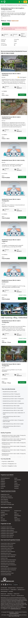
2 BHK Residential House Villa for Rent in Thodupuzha (12, 427)
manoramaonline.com (14, 613)
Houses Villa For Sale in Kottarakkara (8, 564)
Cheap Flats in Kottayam (6, 502)
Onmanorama (20, 587)
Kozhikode (3, 486)
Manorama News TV (5, 589)
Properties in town (9, 463)
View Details (22, 94)
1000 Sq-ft (19, 170)
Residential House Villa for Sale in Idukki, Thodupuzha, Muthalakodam (14, 454)
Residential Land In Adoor (6, 571)
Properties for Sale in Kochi (6, 527)
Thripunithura (17, 519)
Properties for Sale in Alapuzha (7, 535)
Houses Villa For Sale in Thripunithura (8, 554)
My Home (13, 595)
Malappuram (17, 484)
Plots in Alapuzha (4, 499)
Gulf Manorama (21, 589)
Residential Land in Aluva (6, 553)
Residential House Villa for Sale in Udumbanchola (11, 117)
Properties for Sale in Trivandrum (8, 528)
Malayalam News (12, 587)
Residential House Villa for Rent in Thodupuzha (13, 403)
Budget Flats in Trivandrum (6, 496)
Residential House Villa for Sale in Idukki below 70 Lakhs (14, 413)
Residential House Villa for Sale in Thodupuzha (11, 200)
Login (25, 1)
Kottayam (3, 481)
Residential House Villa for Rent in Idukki (12, 401)
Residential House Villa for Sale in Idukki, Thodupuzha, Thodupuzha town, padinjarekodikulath (14, 436)
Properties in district (8, 461)
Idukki (19, 5)
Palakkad (3, 484)
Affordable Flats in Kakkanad (7, 497)
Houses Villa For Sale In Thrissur (7, 548)
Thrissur (16, 483)
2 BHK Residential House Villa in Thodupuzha (13, 408)
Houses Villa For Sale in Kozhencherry (9, 568)
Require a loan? (15, 20)
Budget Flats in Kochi (5, 494)
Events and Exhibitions (5, 595)
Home (2, 5)
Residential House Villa (12, 5)
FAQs (18, 616)
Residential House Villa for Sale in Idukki (11, 396)
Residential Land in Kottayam (7, 546)
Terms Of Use (14, 616)
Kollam (15, 478)
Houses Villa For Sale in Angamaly (8, 556)
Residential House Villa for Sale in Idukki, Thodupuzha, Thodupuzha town (14, 443)
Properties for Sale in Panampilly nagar (9, 532)
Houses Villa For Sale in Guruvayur (8, 561)
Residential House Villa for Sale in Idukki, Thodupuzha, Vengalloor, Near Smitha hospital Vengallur (14, 439)
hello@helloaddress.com (16, 608)
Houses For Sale (4, 558)
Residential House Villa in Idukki (10, 391)
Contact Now (6, 24)
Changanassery (4, 514)
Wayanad (16, 486)
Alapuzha (3, 479)
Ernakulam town (17, 510)
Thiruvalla (3, 519)
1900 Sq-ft (19, 251)
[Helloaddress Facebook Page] (1, 585)
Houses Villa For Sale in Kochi (7, 545)
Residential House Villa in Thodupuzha (11, 394)
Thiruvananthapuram (5, 478)
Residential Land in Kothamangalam (8, 559)
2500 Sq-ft (19, 131)
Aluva (15, 512)
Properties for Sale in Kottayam (7, 530)
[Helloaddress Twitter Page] (3, 585)
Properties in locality (9, 466)
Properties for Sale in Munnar (7, 537)
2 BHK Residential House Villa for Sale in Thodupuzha (11, 417)
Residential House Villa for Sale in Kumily (13, 160)
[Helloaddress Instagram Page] (5, 585)
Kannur (2, 488)
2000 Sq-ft (19, 210)
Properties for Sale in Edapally (7, 533)
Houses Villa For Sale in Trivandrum (8, 543)
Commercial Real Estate (6, 574)
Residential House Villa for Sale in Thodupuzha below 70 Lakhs (13, 421)
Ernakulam (3, 483)
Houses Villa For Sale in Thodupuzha (8, 569)
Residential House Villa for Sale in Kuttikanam (11, 281)
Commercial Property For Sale (7, 573)
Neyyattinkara (4, 520)
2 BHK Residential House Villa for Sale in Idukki (13, 410)
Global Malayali (4, 591)
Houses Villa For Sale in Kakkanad (8, 551)
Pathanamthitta (17, 479)
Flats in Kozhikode (4, 501)
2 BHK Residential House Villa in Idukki (11, 405)
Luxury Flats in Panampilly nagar (7, 504)
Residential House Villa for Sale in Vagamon (11, 240)
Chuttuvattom (14, 589)
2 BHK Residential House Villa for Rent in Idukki (13, 424)
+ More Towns (17, 520)
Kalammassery (17, 515)
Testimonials (16, 593)
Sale (5, 5)
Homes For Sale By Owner (6, 550)
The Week (11, 591)
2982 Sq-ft (19, 87)
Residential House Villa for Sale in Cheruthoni (11, 74)
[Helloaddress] (4, 2)
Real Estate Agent (4, 566)
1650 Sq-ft (19, 335)
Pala (2, 517)
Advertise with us (20, 595)
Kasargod (16, 488)
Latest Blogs (10, 593)
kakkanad (16, 514)
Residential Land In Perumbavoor (8, 563)
